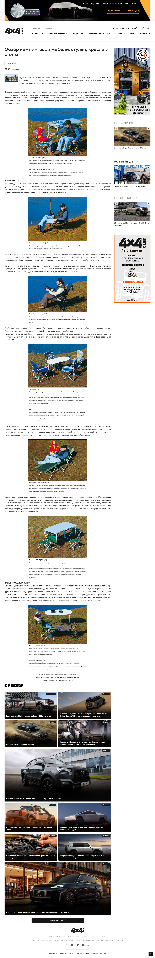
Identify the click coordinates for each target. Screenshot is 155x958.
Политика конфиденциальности (60, 953)
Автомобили (11, 63)
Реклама (48, 28)
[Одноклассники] (9, 685)
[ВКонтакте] (6, 685)
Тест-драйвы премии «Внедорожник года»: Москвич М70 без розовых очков (130, 188)
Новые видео (126, 161)
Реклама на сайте (82, 953)
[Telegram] (15, 685)
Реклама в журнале (99, 953)
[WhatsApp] (18, 685)
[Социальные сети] (143, 28)
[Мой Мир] (12, 685)
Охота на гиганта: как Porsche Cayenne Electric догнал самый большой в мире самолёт (129, 150)
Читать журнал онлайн (125, 28)
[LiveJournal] (21, 685)
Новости (106, 694)
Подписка (36, 28)
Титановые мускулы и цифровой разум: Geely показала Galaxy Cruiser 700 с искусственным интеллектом (132, 225)
